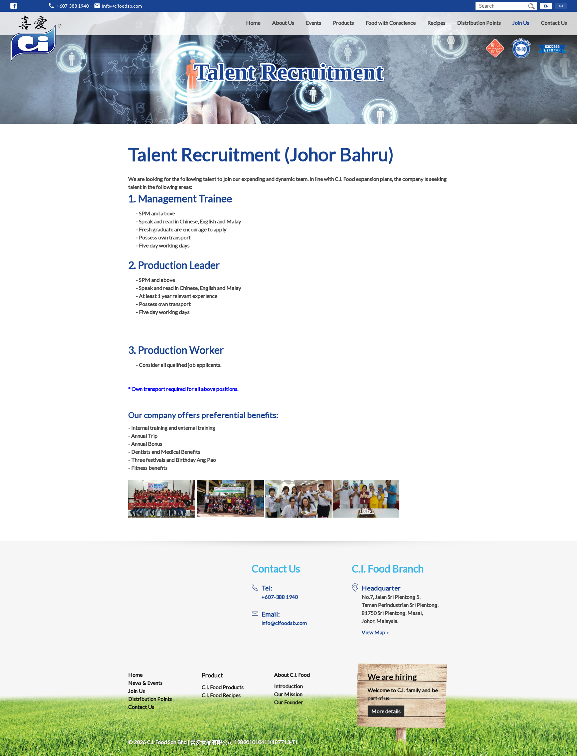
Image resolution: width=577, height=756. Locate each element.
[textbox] (501, 6)
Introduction (288, 686)
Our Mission (288, 694)
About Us (283, 22)
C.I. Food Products (223, 687)
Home (253, 22)
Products (343, 22)
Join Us (521, 22)
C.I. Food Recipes (221, 695)
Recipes (436, 22)
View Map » (375, 632)
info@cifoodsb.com (122, 6)
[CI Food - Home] (36, 60)
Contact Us (554, 22)
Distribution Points (479, 22)
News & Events (145, 682)
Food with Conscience (391, 22)
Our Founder (288, 702)
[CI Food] (13, 6)
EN (546, 6)
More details (386, 711)
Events (313, 22)
